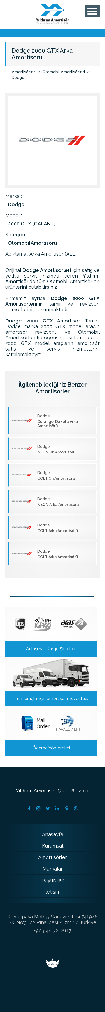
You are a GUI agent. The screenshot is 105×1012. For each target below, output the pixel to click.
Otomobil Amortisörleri (64, 72)
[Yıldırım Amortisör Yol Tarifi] (67, 808)
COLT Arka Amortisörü (57, 528)
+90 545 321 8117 (52, 930)
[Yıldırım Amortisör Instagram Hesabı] (38, 808)
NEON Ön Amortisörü (56, 449)
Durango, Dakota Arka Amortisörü (57, 421)
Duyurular (52, 880)
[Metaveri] (53, 966)
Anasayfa (52, 834)
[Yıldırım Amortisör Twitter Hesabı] (48, 808)
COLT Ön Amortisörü (56, 475)
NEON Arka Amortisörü (58, 502)
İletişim (52, 892)
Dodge (18, 77)
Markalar (53, 869)
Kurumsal (52, 846)
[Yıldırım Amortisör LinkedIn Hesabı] (57, 808)
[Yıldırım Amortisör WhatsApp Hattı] (76, 808)
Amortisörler (23, 72)
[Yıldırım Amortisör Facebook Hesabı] (29, 808)
